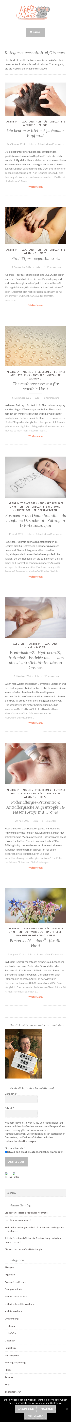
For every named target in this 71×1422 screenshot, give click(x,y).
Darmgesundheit (13, 1289)
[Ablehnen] (67, 1408)
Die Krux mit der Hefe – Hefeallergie (23, 1249)
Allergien (13, 372)
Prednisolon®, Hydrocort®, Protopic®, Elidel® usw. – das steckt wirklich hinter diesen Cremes (35, 660)
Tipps (42, 253)
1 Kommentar (49, 820)
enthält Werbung (31, 932)
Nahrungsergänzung (31, 935)
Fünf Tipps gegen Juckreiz (35, 258)
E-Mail (9, 1108)
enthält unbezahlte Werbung (40, 506)
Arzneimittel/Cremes (20, 121)
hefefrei (12, 1333)
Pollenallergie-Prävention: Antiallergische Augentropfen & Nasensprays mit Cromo (35, 807)
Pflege (43, 125)
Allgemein (10, 1274)
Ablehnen (47, 1408)
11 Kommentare (52, 267)
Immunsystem (36, 647)
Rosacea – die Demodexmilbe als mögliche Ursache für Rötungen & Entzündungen (35, 520)
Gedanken (10, 1340)
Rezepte (9, 1377)
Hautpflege (22, 510)
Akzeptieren (26, 1408)
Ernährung (10, 1325)
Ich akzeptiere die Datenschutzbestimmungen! (35, 1151)
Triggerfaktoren (45, 510)
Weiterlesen (41, 187)
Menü (37, 32)
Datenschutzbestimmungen (20, 1141)
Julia (31, 144)
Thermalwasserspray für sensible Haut (36, 386)
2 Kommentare (51, 397)
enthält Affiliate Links (16, 1296)
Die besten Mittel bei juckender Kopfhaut (35, 133)
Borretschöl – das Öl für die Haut (35, 943)
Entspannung (11, 1318)
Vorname (11, 1093)
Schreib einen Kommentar (51, 144)
